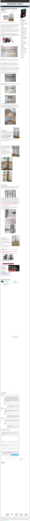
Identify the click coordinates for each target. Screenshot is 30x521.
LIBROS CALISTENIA (23, 42)
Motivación (22, 44)
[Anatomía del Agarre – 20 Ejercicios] (17, 486)
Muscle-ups (11, 25)
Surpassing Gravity (15, 4)
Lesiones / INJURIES (23, 41)
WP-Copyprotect (7, 520)
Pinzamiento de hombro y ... (16, 0)
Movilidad (22, 45)
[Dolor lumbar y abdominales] (3, 460)
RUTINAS (22, 50)
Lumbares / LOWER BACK (24, 43)
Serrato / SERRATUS (23, 51)
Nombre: (3, 442)
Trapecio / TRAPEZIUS (23, 52)
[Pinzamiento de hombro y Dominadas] (8, 486)
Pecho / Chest (22, 47)
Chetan (5, 520)
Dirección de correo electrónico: (5, 445)
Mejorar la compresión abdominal (24, 519)
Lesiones (22, 40)
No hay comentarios (6, 285)
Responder (18, 395)
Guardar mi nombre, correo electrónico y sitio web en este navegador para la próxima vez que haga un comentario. (10, 452)
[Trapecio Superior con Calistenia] (27, 486)
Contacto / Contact (6, 519)
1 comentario (5, 282)
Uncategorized (22, 54)
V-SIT (21, 55)
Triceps (22, 53)
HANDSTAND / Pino (23, 36)
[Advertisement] (24, 61)
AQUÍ (3, 36)
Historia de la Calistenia (23, 37)
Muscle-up (22, 46)
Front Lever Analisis (23, 0)
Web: (2, 448)
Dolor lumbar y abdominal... (8, 0)
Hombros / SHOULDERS (23, 38)
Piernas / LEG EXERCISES (24, 48)
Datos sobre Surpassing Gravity (13, 519)
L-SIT (21, 39)
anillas (15, 25)
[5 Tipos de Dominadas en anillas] (22, 486)
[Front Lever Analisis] (13, 486)
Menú (2, 6)
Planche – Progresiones (23, 49)
